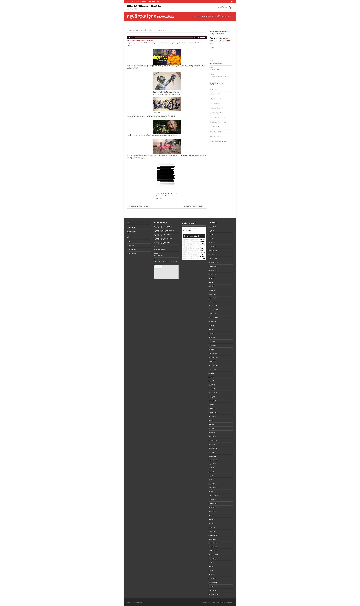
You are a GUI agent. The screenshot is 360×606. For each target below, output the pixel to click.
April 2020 (212, 527)
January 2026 (212, 254)
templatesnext (229, 602)
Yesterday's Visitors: (215, 108)
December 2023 (213, 353)
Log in (129, 241)
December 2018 (213, 590)
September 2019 (213, 555)
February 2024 (213, 345)
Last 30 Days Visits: (215, 117)
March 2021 (212, 484)
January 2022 (212, 444)
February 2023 (213, 393)
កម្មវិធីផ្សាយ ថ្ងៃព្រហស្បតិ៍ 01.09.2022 (194, 206)
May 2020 (212, 523)
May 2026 (211, 239)
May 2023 (212, 381)
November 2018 (213, 594)
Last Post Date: (214, 141)
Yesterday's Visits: (215, 103)
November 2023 (213, 357)
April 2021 (212, 480)
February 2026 (213, 250)
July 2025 (211, 278)
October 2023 (212, 361)
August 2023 (212, 369)
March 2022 (212, 436)
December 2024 (213, 306)
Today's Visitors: (214, 99)
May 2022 (212, 428)
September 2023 (213, 365)
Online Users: (213, 89)
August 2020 (212, 511)
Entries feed (131, 245)
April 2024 (212, 337)
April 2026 (212, 243)
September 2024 (213, 318)
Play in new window (138, 40)
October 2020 (212, 503)
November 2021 (213, 452)
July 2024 (211, 326)
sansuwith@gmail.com (216, 63)
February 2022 (213, 440)
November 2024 (213, 310)
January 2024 (212, 349)
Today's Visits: (214, 94)
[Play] (129, 37)
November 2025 (213, 262)
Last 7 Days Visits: (215, 113)
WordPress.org (132, 253)
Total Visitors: (214, 131)
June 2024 (211, 330)
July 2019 (211, 563)
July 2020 (211, 515)
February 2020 (213, 535)
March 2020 (212, 531)
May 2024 (211, 333)
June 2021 (211, 472)
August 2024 (212, 322)
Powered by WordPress (207, 602)
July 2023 (211, 373)
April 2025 (212, 290)
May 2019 (211, 570)
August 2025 (212, 274)
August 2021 (212, 464)
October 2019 (212, 551)
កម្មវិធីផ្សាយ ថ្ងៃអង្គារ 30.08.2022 (138, 206)
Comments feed (132, 249)
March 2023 (212, 389)
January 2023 (212, 397)
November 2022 (213, 405)
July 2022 (211, 420)
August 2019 (212, 559)
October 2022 (212, 409)
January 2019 (212, 586)
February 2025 (213, 298)
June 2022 (212, 424)
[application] (167, 37)
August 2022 (212, 416)
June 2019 (211, 567)
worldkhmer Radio (161, 30)
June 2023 (212, 377)
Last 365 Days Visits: (215, 122)
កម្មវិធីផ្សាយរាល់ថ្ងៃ (224, 7)
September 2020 (213, 507)
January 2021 (212, 492)
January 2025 (212, 302)
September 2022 (213, 412)
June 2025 (212, 282)
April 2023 (212, 385)
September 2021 (213, 460)
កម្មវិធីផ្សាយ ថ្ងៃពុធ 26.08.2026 (162, 235)
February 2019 (213, 582)
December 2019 (213, 543)
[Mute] (199, 37)
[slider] (203, 37)
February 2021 (213, 488)
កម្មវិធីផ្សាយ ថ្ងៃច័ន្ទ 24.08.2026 (162, 243)
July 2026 (211, 231)
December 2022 (213, 401)
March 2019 (212, 578)
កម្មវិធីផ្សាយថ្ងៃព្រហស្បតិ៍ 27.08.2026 (164, 231)
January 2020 (212, 539)
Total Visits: (213, 127)
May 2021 (211, 476)
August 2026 (212, 227)
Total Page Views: (215, 136)
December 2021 (213, 448)
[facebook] (232, 2)
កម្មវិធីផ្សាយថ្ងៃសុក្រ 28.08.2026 (162, 227)
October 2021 (212, 456)
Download (150, 40)
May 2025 (212, 286)
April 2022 (212, 432)
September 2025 (213, 270)
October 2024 (212, 314)
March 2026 (212, 247)
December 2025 (213, 258)
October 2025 (212, 266)
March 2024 (212, 341)
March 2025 (212, 294)
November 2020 (213, 499)
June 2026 (211, 235)
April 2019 (212, 574)
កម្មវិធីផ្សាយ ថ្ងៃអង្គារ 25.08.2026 (163, 239)
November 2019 (213, 547)
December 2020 (213, 495)
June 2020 (212, 519)
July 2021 (211, 468)
